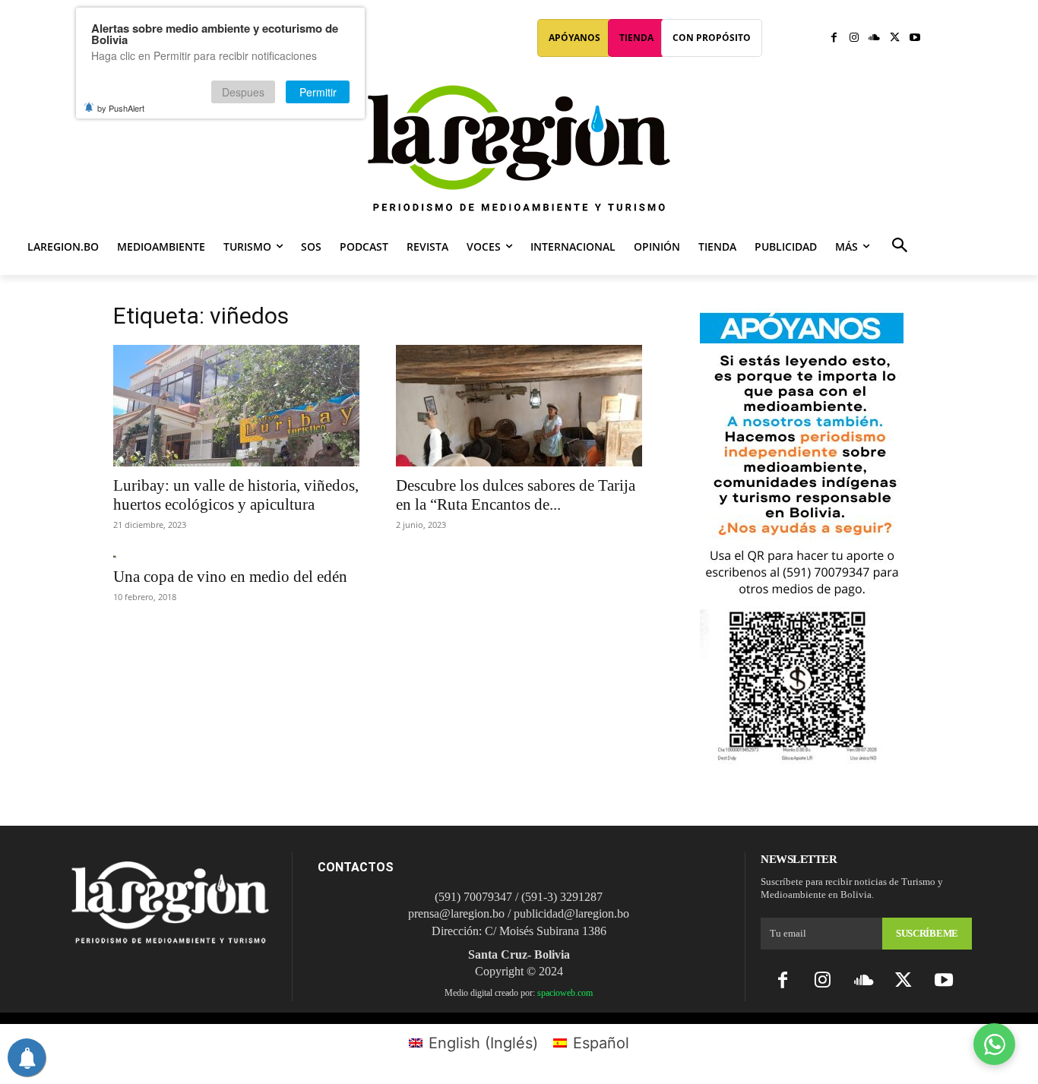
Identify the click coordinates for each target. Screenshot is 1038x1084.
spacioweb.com (565, 993)
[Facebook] (834, 38)
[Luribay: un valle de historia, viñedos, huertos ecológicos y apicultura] (236, 405)
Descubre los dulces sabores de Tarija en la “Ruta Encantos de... (515, 495)
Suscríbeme (927, 933)
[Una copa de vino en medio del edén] (236, 556)
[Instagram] (854, 38)
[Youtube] (914, 38)
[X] (895, 38)
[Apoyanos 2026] (802, 758)
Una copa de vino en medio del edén (230, 576)
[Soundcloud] (874, 38)
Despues (243, 92)
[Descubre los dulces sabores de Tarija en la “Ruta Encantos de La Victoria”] (519, 405)
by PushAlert (120, 108)
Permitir (318, 92)
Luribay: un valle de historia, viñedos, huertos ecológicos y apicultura (236, 495)
